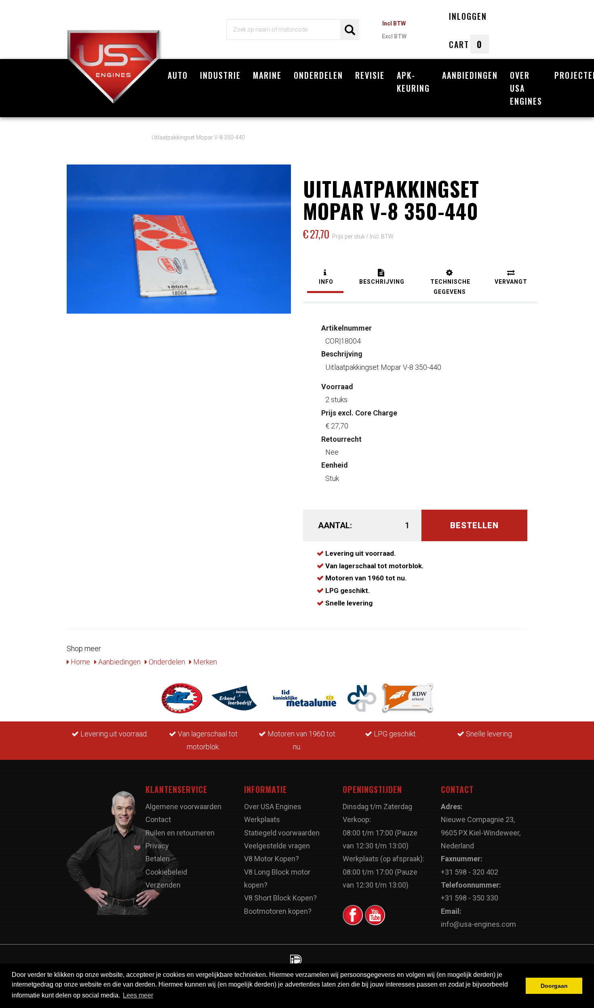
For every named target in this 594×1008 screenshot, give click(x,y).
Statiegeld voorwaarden (282, 833)
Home (79, 662)
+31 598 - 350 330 (469, 898)
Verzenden (163, 885)
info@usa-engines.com (478, 924)
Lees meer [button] (138, 995)
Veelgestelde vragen (277, 845)
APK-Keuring (413, 81)
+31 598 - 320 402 (469, 872)
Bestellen (474, 525)
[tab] (325, 278)
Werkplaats (262, 819)
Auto (178, 75)
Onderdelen (318, 75)
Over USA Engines (526, 88)
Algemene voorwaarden (183, 806)
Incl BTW (394, 23)
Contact (158, 819)
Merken (204, 662)
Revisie (370, 75)
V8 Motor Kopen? (271, 858)
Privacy (157, 845)
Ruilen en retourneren (180, 833)
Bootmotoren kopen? (278, 911)
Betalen (157, 858)
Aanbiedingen (470, 75)
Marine (267, 75)
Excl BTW (394, 36)
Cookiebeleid (166, 872)
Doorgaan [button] (554, 986)
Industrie (220, 75)
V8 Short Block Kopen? (280, 898)
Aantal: (335, 525)
